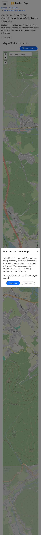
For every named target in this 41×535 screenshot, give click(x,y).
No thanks (28, 283)
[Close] (37, 251)
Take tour (13, 283)
